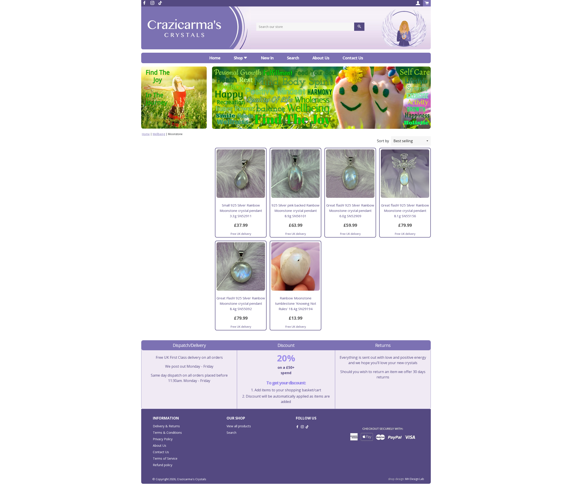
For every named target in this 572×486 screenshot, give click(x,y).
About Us (320, 57)
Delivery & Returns (166, 426)
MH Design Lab (414, 479)
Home (214, 57)
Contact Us (353, 57)
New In (267, 57)
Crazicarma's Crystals (191, 479)
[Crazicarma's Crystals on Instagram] (152, 3)
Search (293, 57)
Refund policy (162, 465)
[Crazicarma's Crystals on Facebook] (144, 3)
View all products (239, 426)
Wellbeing (159, 134)
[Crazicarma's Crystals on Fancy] (160, 3)
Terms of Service (165, 458)
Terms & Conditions (167, 432)
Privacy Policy (162, 439)
